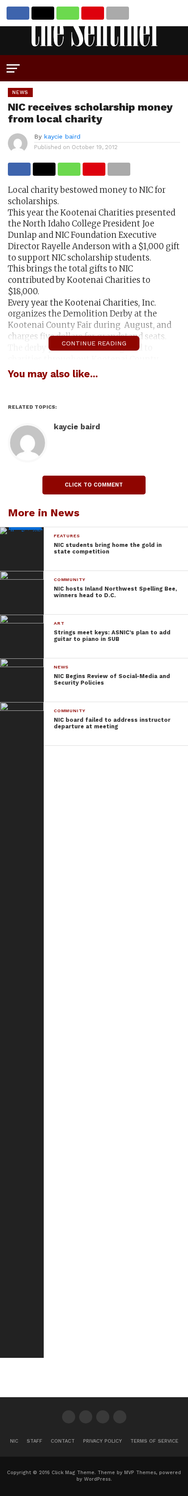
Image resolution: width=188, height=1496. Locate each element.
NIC (14, 1441)
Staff (34, 1441)
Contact (63, 1441)
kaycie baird (62, 136)
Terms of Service (154, 1441)
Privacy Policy (102, 1441)
